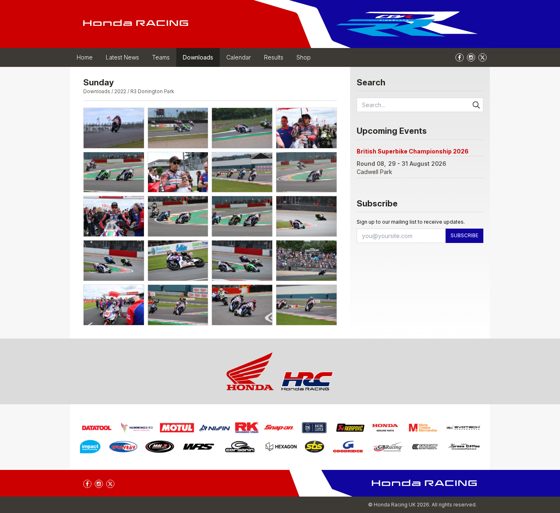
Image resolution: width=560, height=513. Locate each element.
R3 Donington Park (152, 91)
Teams (161, 57)
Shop (303, 57)
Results (273, 57)
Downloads (198, 57)
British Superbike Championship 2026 (413, 151)
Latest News (122, 57)
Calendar (238, 57)
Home (85, 57)
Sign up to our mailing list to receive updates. (411, 222)
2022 (120, 91)
